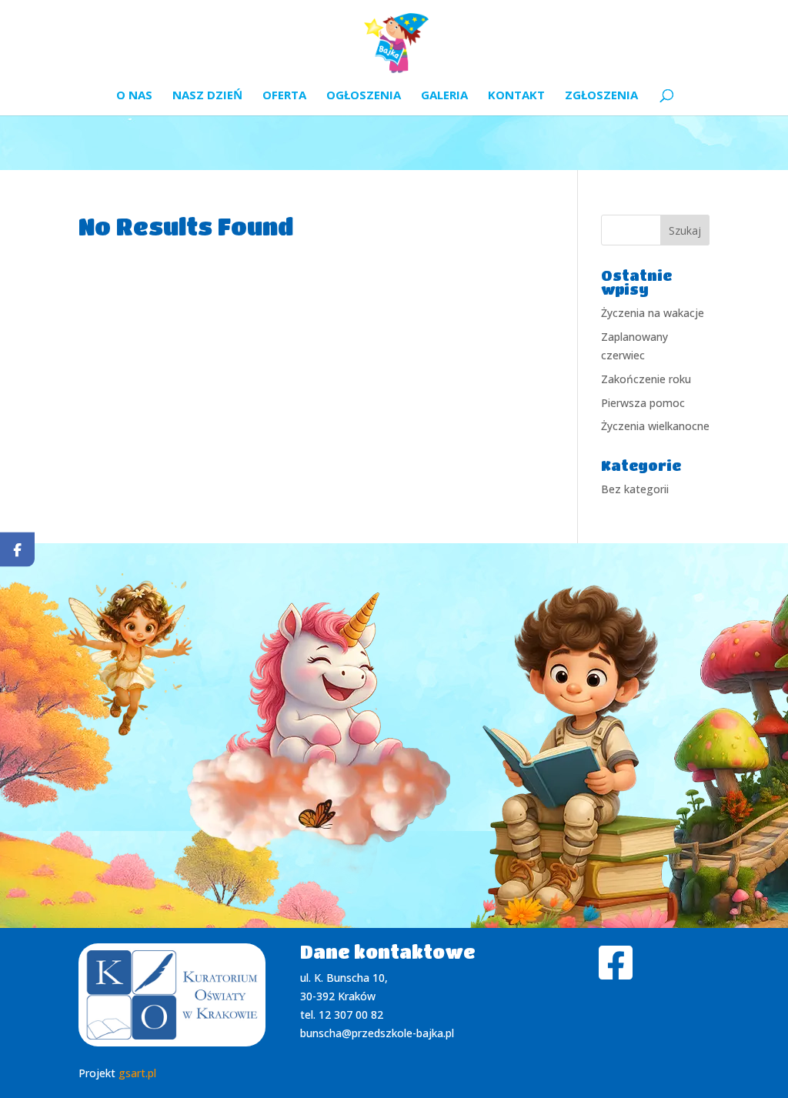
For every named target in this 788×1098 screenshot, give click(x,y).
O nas (134, 95)
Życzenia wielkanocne (655, 426)
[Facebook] (17, 549)
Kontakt (516, 95)
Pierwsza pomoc (643, 402)
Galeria (444, 95)
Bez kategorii (635, 489)
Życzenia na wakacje (652, 312)
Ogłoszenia (363, 95)
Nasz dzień (207, 95)
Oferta (284, 95)
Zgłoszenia (601, 95)
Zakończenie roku (646, 379)
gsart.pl (137, 1073)
